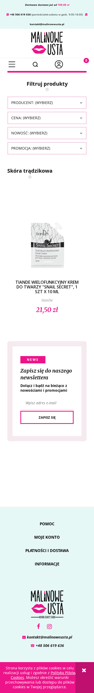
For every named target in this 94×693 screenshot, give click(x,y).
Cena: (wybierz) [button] (25, 117)
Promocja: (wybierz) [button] (30, 148)
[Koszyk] (82, 64)
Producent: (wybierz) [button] (32, 102)
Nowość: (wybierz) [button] (29, 132)
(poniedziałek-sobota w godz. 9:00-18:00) (45, 14)
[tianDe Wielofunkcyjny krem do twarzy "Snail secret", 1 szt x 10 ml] (47, 239)
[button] (12, 64)
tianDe (47, 300)
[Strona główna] (47, 42)
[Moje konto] (58, 64)
